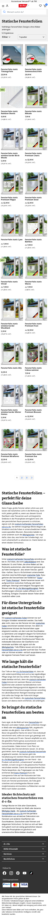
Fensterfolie (34, 722)
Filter (5, 37)
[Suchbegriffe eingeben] (4, 11)
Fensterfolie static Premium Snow (33, 199)
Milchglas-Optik (8, 811)
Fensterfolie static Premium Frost (33, 325)
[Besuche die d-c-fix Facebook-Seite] (6, 873)
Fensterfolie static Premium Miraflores (10, 455)
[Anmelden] (7, 5)
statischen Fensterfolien (35, 698)
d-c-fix (7, 844)
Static (39, 577)
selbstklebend (30, 561)
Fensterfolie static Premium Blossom (33, 411)
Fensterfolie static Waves (33, 283)
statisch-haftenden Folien (16, 618)
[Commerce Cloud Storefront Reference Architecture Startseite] (24, 5)
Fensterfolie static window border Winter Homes (11, 412)
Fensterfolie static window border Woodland (9, 326)
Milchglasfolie (28, 534)
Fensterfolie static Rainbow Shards (9, 112)
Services (8, 854)
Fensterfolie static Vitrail (9, 283)
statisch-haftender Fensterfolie (20, 559)
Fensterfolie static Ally (11, 368)
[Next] (31, 477)
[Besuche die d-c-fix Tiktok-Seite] (31, 873)
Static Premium (12, 580)
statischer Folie (33, 575)
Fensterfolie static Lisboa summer (33, 369)
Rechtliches (9, 859)
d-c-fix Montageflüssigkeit (27, 588)
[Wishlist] (40, 5)
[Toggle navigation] (3, 6)
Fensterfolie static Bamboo (33, 241)
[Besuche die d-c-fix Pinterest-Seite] (19, 873)
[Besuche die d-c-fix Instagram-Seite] (12, 873)
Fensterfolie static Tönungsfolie (9, 70)
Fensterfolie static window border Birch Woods (10, 155)
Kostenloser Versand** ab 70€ (24, 1)
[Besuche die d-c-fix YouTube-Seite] (26, 873)
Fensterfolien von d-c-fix (12, 650)
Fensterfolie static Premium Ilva (33, 455)
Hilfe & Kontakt (11, 849)
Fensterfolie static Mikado (33, 112)
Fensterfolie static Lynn (11, 240)
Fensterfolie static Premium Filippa (9, 199)
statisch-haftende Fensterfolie (32, 751)
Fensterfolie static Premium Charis (33, 154)
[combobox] (24, 12)
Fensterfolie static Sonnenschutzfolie (33, 70)
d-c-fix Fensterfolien (24, 671)
